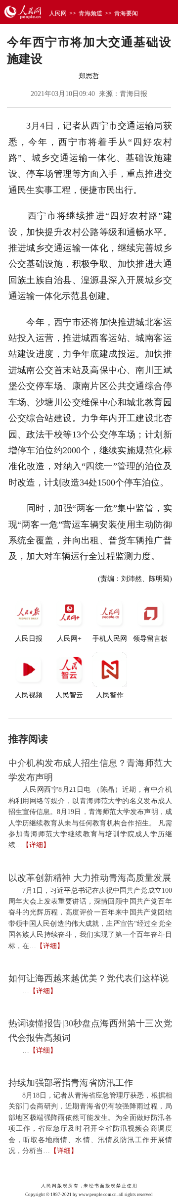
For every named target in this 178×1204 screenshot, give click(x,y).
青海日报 (133, 93)
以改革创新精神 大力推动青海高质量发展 (89, 878)
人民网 (58, 13)
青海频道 (90, 13)
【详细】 (36, 845)
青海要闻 (126, 13)
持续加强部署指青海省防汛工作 (70, 1083)
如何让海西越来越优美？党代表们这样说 (88, 978)
